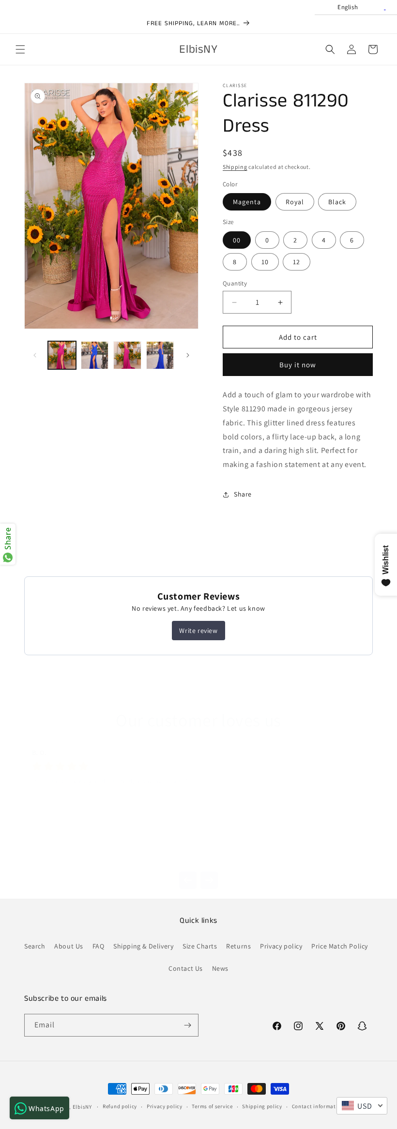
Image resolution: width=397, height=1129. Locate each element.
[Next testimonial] (209, 880)
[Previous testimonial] (188, 880)
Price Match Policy (339, 946)
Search (35, 946)
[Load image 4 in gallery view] (160, 355)
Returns (238, 946)
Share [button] (243, 494)
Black (337, 201)
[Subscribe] (187, 1025)
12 (296, 261)
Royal (295, 201)
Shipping (235, 166)
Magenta (247, 201)
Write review (198, 630)
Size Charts (200, 946)
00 (237, 240)
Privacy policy (281, 946)
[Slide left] (35, 355)
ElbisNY (82, 1106)
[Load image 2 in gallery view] (95, 355)
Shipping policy (262, 1106)
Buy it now (297, 364)
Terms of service (212, 1106)
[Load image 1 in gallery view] (62, 355)
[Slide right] (187, 355)
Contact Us (185, 968)
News (220, 968)
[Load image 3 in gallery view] (127, 355)
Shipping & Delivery (143, 946)
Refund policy (120, 1106)
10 (265, 261)
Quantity (235, 283)
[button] (20, 49)
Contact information (318, 1106)
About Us (68, 946)
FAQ (98, 946)
